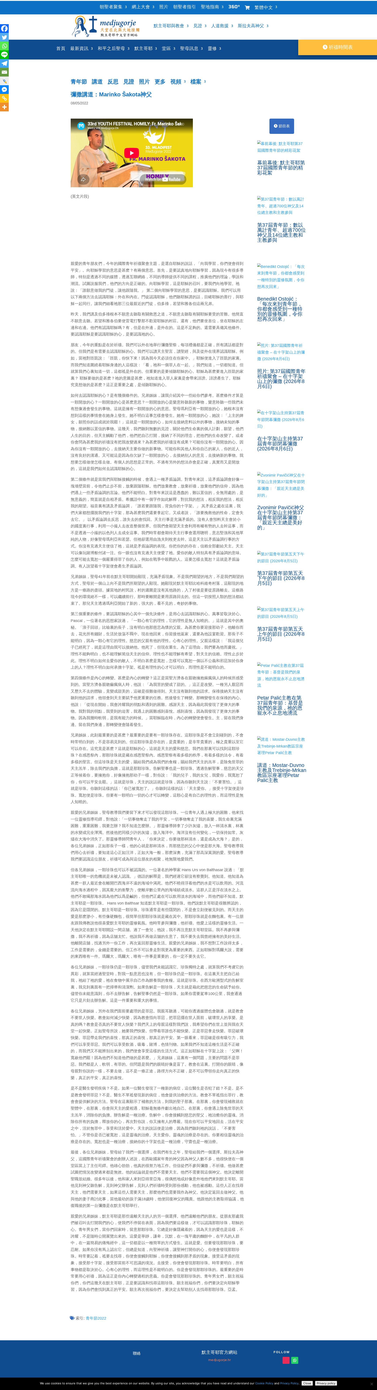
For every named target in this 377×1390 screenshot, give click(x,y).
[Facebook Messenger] (4, 89)
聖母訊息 (189, 49)
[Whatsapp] (4, 46)
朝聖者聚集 (111, 7)
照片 (163, 7)
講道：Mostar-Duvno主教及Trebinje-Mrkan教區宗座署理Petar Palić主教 (281, 772)
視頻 (175, 82)
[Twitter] (4, 37)
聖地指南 (210, 7)
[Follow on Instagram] (286, 1360)
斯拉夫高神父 (251, 26)
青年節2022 (96, 1318)
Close (307, 1383)
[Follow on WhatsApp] (294, 1360)
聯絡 (137, 1353)
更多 (160, 82)
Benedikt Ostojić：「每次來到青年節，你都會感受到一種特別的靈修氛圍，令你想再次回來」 (279, 309)
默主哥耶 (143, 49)
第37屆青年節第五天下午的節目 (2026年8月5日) (281, 578)
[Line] (4, 54)
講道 (97, 82)
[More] (4, 107)
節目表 (284, 126)
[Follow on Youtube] (268, 1360)
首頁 (60, 49)
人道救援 (220, 26)
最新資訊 (79, 49)
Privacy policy (326, 1383)
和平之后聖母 (111, 49)
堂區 (166, 49)
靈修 (212, 49)
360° (234, 7)
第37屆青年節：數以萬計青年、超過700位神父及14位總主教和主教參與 (281, 232)
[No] (371, 1384)
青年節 (79, 82)
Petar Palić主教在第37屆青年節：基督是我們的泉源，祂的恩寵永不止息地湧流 (280, 705)
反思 (113, 82)
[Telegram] (4, 63)
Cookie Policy (264, 1383)
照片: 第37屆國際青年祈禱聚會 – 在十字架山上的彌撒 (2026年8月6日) (281, 378)
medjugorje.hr (219, 1360)
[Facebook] (4, 28)
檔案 (195, 82)
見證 (197, 26)
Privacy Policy (289, 1383)
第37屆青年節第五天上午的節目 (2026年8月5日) (281, 634)
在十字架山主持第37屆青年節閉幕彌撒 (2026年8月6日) (280, 443)
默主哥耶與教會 (169, 26)
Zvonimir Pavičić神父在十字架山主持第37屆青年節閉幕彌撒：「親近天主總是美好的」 (280, 517)
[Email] (4, 72)
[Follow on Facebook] (277, 1360)
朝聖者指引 (184, 7)
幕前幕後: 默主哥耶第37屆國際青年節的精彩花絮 (281, 167)
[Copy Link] (4, 98)
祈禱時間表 (340, 47)
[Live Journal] (4, 81)
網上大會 (141, 7)
